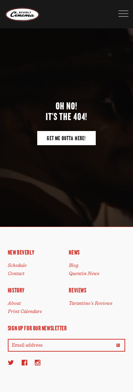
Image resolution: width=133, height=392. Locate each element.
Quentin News (84, 273)
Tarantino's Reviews (90, 303)
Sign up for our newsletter (37, 328)
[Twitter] (11, 362)
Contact (16, 273)
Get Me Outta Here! (66, 138)
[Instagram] (37, 362)
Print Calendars (25, 311)
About (14, 303)
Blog (73, 265)
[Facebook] (24, 362)
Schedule (17, 265)
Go (118, 345)
